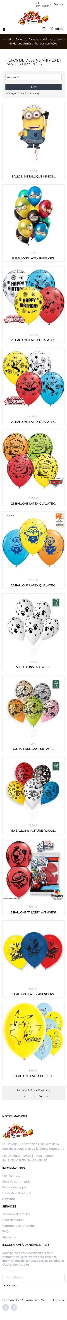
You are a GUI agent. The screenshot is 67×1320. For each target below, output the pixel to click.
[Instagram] (14, 1307)
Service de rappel (14, 1187)
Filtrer (33, 86)
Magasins (9, 1237)
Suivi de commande (16, 1181)
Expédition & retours (16, 1193)
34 (40, 1096)
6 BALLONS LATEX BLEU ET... (33, 1076)
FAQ (5, 1231)
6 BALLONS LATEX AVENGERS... (33, 994)
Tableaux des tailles (16, 1214)
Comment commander (18, 1226)
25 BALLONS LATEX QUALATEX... (33, 340)
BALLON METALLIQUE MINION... (34, 176)
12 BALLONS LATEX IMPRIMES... (33, 258)
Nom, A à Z (33, 77)
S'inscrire (8, 1199)
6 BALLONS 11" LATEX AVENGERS (34, 912)
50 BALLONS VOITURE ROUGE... (33, 830)
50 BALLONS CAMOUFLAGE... (33, 749)
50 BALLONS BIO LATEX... (33, 667)
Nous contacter (13, 1220)
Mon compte (11, 1175)
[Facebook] (5, 1307)
